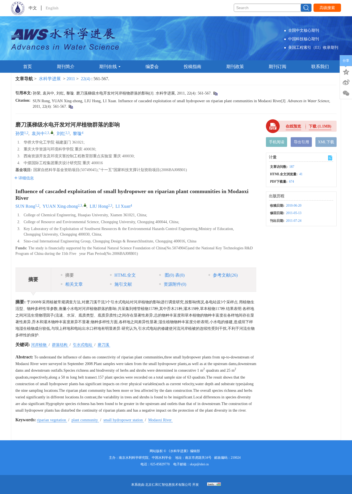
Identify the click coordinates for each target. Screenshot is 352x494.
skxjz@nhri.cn (199, 464)
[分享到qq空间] (346, 71)
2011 (71, 78)
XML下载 (326, 142)
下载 (320, 126)
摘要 (69, 275)
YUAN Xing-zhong (60, 206)
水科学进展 (50, 78)
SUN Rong (25, 206)
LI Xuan (123, 206)
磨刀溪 (104, 345)
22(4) (86, 78)
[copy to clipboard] (70, 106)
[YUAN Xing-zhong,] (85, 205)
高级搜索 (327, 8)
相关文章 (74, 284)
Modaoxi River (160, 420)
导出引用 (301, 142)
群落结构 (60, 345)
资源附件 (175, 284)
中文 (33, 8)
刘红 (61, 133)
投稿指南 (192, 66)
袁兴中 (38, 133)
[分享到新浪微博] (346, 82)
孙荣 (19, 133)
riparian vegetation (52, 420)
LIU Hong (99, 206)
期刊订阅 (277, 66)
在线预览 (293, 126)
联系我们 (320, 66)
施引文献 (123, 284)
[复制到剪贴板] (215, 93)
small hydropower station (123, 420)
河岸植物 (39, 345)
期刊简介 (66, 66)
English (52, 8)
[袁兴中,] (52, 132)
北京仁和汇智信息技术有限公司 (168, 485)
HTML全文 (125, 275)
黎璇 (77, 133)
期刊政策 (235, 66)
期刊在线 (108, 66)
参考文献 (225, 275)
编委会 (152, 66)
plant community (85, 420)
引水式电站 (83, 345)
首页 (27, 66)
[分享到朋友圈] (346, 93)
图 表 (174, 275)
